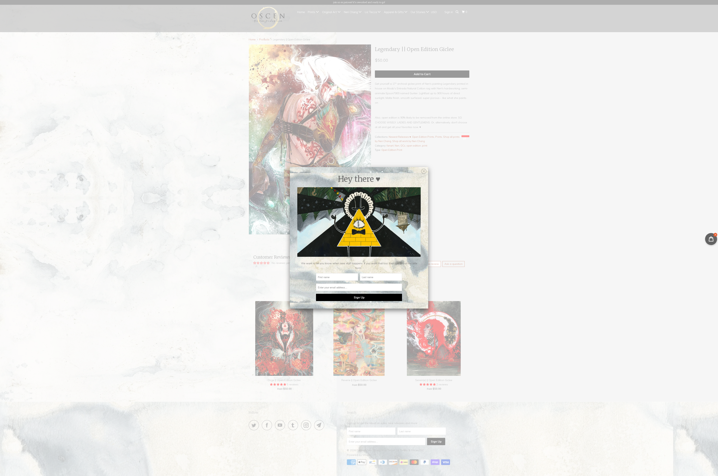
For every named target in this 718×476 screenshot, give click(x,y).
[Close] (423, 170)
